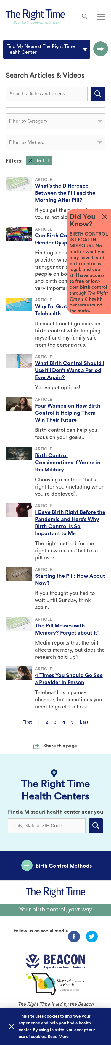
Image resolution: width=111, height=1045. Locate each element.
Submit (98, 94)
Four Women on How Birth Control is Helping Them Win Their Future (67, 413)
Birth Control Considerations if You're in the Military (67, 462)
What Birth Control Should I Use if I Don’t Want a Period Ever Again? (69, 370)
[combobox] (6, 49)
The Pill (42, 160)
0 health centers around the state (86, 305)
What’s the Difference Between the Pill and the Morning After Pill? (65, 193)
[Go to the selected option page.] (99, 49)
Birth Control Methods (64, 866)
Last (84, 722)
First (27, 722)
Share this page (60, 746)
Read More (58, 1037)
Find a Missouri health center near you (55, 811)
